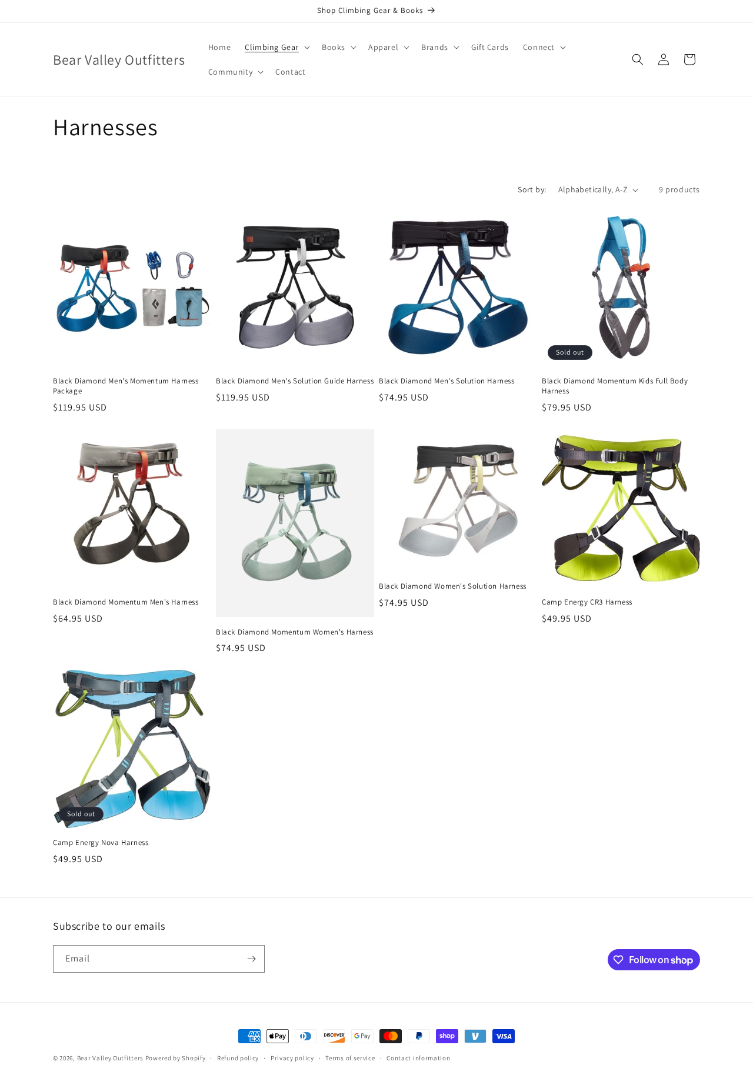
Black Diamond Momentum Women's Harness (295, 632)
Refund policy (238, 1058)
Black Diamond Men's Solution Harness (447, 381)
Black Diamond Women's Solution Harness (453, 586)
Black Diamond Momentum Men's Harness (126, 602)
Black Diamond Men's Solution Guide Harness (295, 381)
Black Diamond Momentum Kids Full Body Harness (615, 386)
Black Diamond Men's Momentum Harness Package (126, 386)
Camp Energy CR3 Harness (587, 602)
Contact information (418, 1058)
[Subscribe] (251, 959)
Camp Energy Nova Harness (100, 842)
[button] (276, 47)
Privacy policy (292, 1058)
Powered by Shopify (175, 1058)
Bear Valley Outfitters (110, 1058)
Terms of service (350, 1058)
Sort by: (532, 189)
